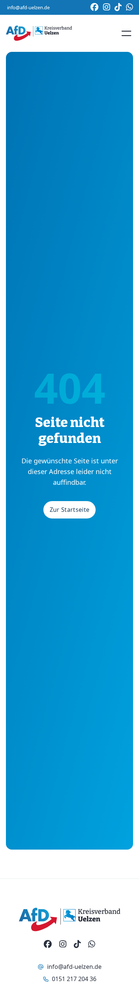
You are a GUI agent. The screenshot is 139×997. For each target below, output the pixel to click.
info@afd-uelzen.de (28, 7)
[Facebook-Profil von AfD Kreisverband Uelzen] (48, 944)
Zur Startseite (70, 510)
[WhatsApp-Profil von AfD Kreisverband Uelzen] (91, 944)
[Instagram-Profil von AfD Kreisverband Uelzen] (62, 944)
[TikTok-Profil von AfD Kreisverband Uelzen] (77, 944)
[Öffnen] (126, 33)
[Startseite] (39, 33)
